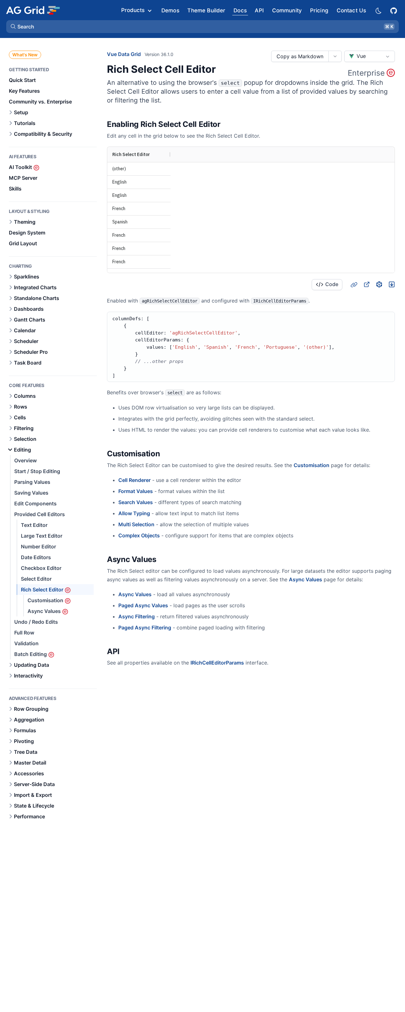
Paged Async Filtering (144, 627)
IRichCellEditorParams (217, 662)
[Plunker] (391, 284)
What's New (25, 54)
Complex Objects (139, 535)
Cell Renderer (134, 480)
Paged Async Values (143, 605)
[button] (202, 26)
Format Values (135, 491)
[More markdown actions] (334, 56)
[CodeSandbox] (379, 284)
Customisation (311, 465)
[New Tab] (366, 284)
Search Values (135, 502)
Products (133, 10)
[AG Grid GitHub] (394, 10)
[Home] (32, 10)
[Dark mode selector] (378, 10)
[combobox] (369, 56)
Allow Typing (134, 513)
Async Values (305, 579)
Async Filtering (136, 616)
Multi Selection (136, 524)
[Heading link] (228, 124)
